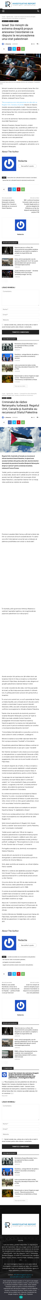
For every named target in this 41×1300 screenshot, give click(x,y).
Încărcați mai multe (20, 386)
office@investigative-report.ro (23, 1275)
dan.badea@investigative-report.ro (20, 1277)
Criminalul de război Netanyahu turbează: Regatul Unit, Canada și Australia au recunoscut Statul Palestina (9, 204)
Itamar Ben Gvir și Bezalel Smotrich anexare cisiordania (22, 177)
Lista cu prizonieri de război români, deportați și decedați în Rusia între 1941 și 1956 (26, 367)
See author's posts (27, 166)
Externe (11, 21)
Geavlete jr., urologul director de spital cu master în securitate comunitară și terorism (27, 356)
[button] (38, 11)
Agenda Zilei (9, 16)
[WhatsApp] (23, 49)
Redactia (8, 44)
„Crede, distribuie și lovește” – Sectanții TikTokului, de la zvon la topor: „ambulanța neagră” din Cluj (26, 272)
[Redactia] (3, 44)
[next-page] (6, 281)
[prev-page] (3, 281)
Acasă (3, 16)
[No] (39, 1289)
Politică (16, 21)
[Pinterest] (18, 49)
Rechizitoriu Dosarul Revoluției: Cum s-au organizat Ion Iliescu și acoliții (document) (26, 345)
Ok (21, 1297)
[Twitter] (14, 49)
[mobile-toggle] (3, 11)
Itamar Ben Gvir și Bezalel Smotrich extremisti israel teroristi (18, 180)
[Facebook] (10, 49)
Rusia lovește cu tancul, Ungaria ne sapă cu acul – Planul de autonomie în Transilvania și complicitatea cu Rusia (27, 377)
